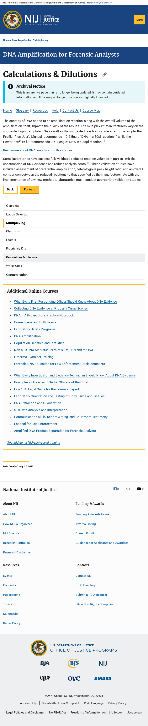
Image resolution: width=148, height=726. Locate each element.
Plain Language (93, 703)
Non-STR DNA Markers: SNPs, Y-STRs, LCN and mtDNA (53, 350)
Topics (7, 604)
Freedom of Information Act (89, 712)
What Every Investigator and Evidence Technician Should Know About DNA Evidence (74, 375)
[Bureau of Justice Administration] (45, 666)
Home (6, 40)
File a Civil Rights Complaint (95, 604)
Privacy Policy (117, 703)
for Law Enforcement (35, 424)
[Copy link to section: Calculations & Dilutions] (103, 74)
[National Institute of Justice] (103, 666)
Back (10, 189)
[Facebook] (118, 491)
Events (7, 575)
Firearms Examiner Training (34, 357)
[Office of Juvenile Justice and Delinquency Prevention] (45, 681)
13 (115, 135)
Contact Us (70, 110)
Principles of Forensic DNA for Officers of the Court (51, 382)
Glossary (22, 110)
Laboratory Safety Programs (35, 329)
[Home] (42, 20)
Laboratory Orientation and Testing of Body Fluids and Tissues (59, 396)
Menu (139, 19)
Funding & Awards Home (92, 514)
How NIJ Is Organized (17, 524)
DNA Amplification (22, 40)
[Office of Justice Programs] (12, 19)
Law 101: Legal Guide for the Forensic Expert (46, 389)
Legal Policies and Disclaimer (25, 712)
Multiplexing (41, 40)
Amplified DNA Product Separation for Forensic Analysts (55, 431)
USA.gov (116, 712)
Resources (40, 110)
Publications (11, 595)
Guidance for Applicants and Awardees (102, 543)
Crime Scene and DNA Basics (35, 322)
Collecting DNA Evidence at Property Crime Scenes (51, 308)
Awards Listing (86, 524)
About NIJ (10, 514)
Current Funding (86, 533)
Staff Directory (85, 585)
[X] (129, 491)
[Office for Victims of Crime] (74, 681)
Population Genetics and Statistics (39, 343)
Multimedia (10, 613)
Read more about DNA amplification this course (37, 150)
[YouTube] (141, 491)
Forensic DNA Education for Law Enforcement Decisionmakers (59, 364)
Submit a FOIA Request (91, 595)
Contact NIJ (84, 575)
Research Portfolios (16, 543)
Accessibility (28, 703)
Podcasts (9, 585)
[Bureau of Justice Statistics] (74, 668)
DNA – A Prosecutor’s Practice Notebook (44, 315)
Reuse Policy (11, 623)
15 (88, 163)
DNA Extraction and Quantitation (37, 403)
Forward (29, 189)
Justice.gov (134, 712)
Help (55, 110)
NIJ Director (11, 533)
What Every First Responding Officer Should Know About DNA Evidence (65, 301)
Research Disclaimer (17, 552)
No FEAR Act (57, 712)
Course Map (91, 110)
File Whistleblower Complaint (60, 703)
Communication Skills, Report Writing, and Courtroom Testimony (61, 417)
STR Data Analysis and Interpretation (40, 410)
